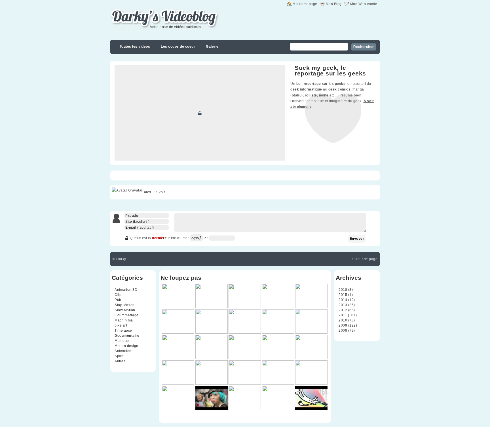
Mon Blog (334, 4)
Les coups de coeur (178, 47)
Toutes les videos (135, 47)
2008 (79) (347, 331)
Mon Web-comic (363, 4)
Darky (121, 259)
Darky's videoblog (140, 10)
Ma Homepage (305, 4)
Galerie (212, 47)
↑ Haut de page (364, 259)
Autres (120, 361)
